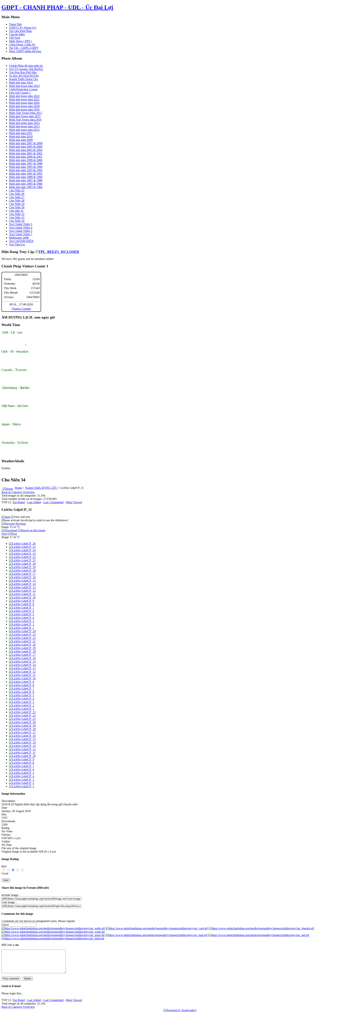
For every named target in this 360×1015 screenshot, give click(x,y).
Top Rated (18, 502)
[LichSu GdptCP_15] (22, 580)
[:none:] (53, 935)
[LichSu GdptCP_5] (21, 614)
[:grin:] (261, 928)
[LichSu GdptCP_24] (22, 550)
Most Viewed (74, 502)
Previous (21, 523)
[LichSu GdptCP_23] (22, 553)
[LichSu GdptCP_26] (22, 543)
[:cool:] (157, 928)
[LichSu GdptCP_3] (21, 621)
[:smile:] (53, 928)
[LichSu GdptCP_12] (22, 590)
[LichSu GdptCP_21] (22, 560)
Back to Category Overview (18, 492)
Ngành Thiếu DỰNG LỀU (41, 487)
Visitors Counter (21, 308)
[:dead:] (53, 938)
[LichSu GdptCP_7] (21, 607)
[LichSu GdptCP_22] (22, 557)
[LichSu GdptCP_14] (22, 584)
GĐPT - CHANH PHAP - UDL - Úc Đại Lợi (57, 7)
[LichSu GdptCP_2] (21, 624)
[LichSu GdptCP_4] (21, 617)
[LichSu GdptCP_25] (22, 546)
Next (4, 533)
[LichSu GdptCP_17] (22, 573)
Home (18, 487)
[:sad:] (258, 935)
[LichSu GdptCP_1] (21, 627)
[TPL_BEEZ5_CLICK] (57, 252)
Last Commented (53, 502)
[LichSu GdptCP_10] (22, 597)
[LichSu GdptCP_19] (22, 567)
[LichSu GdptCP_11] (22, 594)
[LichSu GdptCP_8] (21, 604)
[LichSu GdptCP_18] (22, 570)
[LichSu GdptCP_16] (22, 577)
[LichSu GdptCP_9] (21, 600)
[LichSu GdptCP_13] (22, 587)
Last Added (34, 502)
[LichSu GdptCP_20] (22, 563)
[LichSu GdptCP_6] (21, 611)
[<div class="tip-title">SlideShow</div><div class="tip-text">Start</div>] (6, 516)
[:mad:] (156, 935)
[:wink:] (53, 931)
